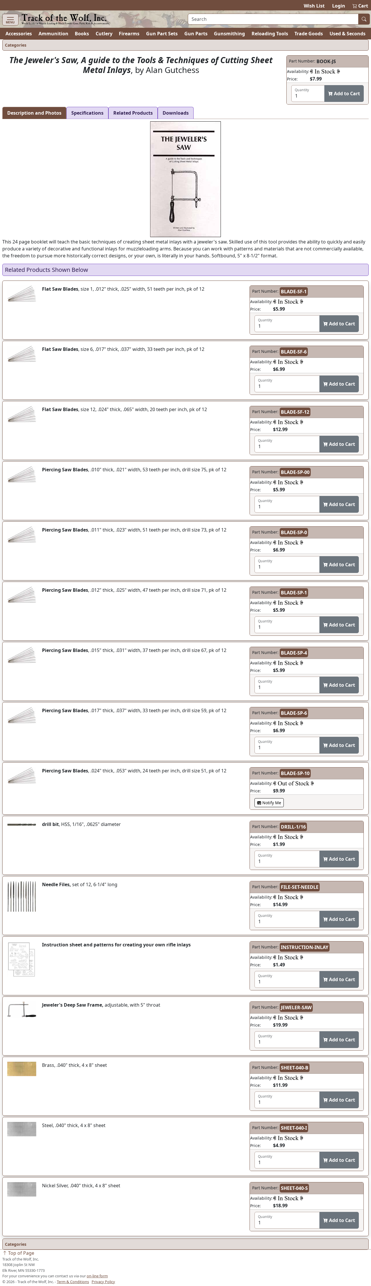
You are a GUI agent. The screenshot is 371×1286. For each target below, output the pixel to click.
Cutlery (104, 33)
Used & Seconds (347, 33)
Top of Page (20, 1253)
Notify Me (271, 802)
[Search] (364, 19)
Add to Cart (346, 93)
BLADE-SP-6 (294, 713)
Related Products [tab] (133, 113)
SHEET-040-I (294, 1128)
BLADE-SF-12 (295, 412)
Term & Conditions (73, 1281)
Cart (360, 6)
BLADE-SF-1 (294, 291)
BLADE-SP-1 (294, 592)
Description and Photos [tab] (34, 113)
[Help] (325, 71)
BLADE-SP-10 (295, 773)
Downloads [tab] (176, 113)
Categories (15, 45)
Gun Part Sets (162, 33)
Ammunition (53, 33)
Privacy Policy (103, 1281)
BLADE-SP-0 (294, 532)
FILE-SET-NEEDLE (300, 887)
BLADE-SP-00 (295, 472)
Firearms (129, 33)
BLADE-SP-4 (294, 653)
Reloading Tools (270, 33)
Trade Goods (308, 33)
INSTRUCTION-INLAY (304, 947)
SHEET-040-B (294, 1068)
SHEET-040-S (294, 1188)
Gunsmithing (229, 33)
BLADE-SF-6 (294, 352)
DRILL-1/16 (293, 827)
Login (338, 6)
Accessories (19, 33)
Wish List (314, 6)
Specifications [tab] (87, 113)
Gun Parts (196, 33)
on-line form (97, 1275)
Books (82, 33)
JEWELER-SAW (296, 1007)
